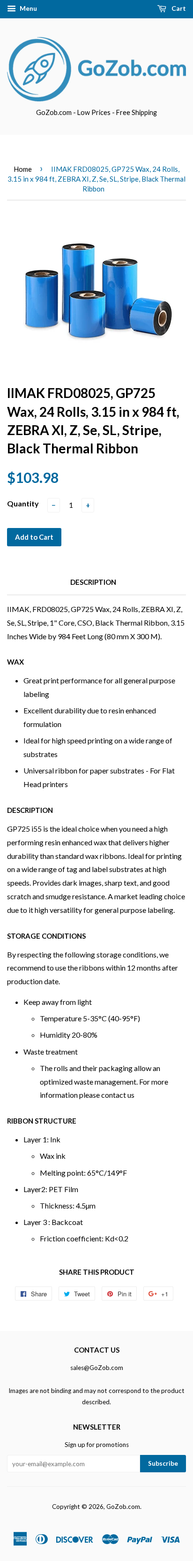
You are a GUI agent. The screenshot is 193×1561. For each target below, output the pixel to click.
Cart (178, 8)
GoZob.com (123, 1506)
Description (93, 582)
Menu (27, 8)
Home (23, 169)
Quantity (23, 503)
